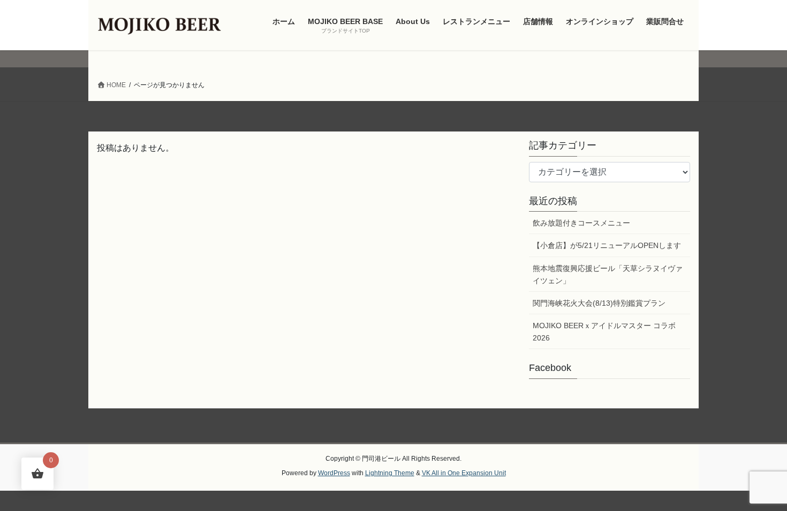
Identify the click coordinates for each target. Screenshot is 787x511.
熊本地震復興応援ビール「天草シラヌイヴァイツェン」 (608, 274)
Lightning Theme (389, 473)
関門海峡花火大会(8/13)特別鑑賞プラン (599, 303)
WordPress (334, 473)
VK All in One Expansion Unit (464, 473)
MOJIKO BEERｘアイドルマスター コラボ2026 (604, 331)
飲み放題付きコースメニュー (581, 223)
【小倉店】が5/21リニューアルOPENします (607, 245)
